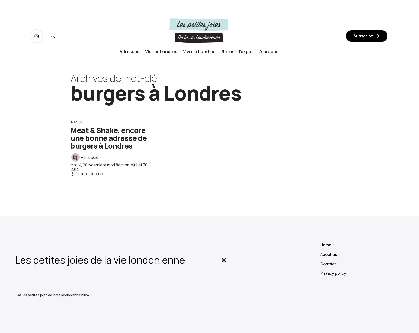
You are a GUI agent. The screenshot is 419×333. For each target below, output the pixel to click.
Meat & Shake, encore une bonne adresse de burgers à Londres (109, 138)
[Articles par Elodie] (75, 157)
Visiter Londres (161, 51)
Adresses (129, 51)
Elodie (93, 157)
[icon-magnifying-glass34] (53, 36)
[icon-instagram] (36, 36)
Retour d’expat (237, 51)
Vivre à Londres (199, 51)
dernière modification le (109, 167)
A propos (269, 51)
